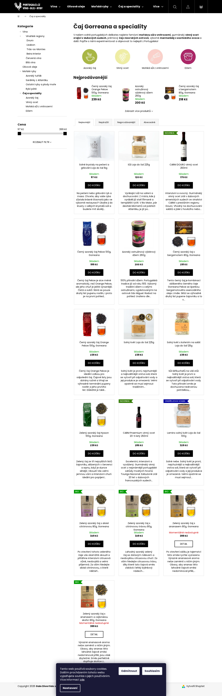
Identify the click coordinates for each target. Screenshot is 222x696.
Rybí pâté (31, 89)
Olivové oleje (30, 66)
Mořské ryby (29, 71)
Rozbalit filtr (41, 142)
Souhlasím (152, 671)
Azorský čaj (32, 97)
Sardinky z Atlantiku (37, 80)
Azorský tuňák (34, 75)
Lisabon (31, 44)
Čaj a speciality (32, 93)
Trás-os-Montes (36, 49)
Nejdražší (104, 122)
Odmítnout (129, 671)
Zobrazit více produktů (138, 111)
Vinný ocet (32, 102)
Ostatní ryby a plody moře (41, 84)
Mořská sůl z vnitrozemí (39, 106)
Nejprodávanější (126, 122)
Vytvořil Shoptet (195, 686)
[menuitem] (55, 6)
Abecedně (149, 122)
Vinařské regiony (35, 36)
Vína (25, 31)
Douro (30, 40)
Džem (29, 111)
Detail (183, 544)
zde (82, 680)
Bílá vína (30, 62)
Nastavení (70, 688)
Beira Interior (34, 53)
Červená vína (33, 58)
